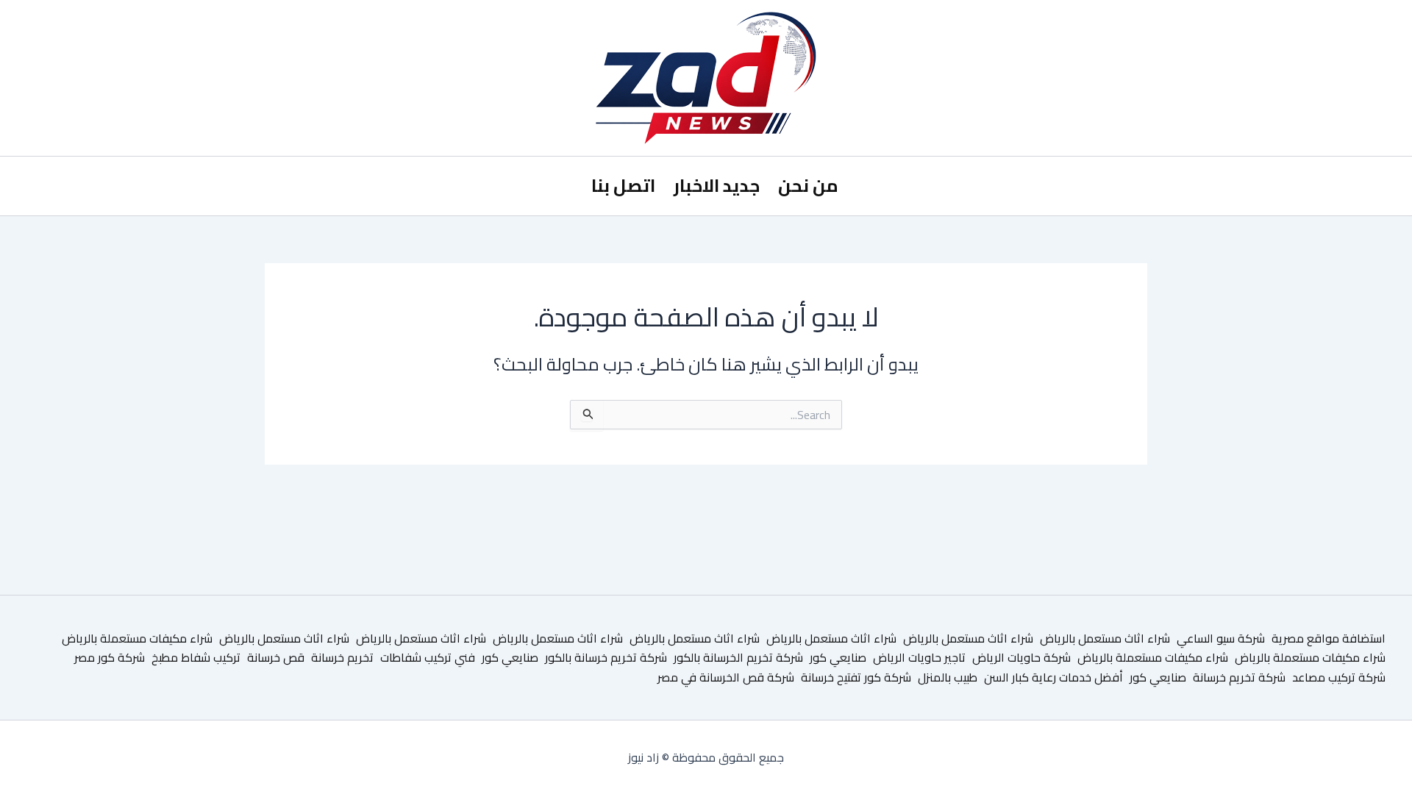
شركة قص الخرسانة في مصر (725, 677)
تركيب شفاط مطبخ (195, 657)
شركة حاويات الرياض (1021, 657)
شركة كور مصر (109, 657)
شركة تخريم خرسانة (1239, 677)
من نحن (808, 185)
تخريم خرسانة (342, 657)
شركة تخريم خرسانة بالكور (606, 657)
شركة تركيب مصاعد (1339, 677)
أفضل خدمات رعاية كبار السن (1053, 677)
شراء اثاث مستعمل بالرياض (1105, 638)
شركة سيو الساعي (1221, 638)
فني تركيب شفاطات (427, 657)
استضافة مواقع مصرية (1329, 638)
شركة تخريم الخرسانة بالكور (738, 657)
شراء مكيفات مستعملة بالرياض (137, 638)
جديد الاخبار (717, 185)
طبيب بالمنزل (947, 677)
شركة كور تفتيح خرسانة (856, 677)
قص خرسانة (275, 657)
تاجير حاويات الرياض (919, 657)
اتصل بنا (623, 185)
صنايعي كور (838, 657)
